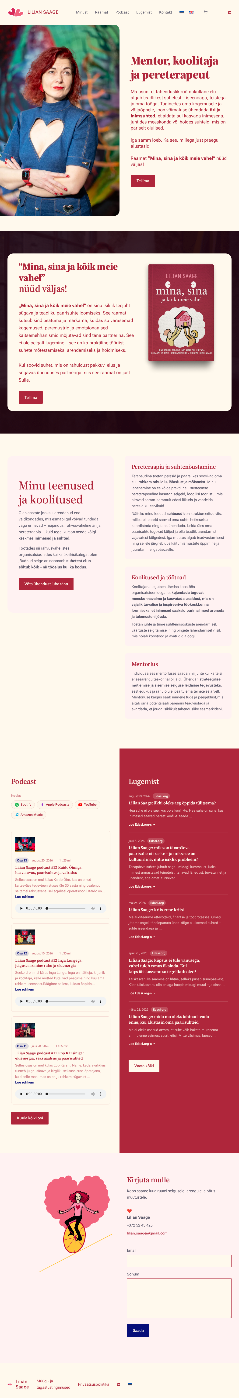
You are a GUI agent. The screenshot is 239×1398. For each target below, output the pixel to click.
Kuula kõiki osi (30, 1118)
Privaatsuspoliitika (93, 1384)
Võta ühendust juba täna (46, 583)
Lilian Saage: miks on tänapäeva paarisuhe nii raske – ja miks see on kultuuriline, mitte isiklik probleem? (163, 853)
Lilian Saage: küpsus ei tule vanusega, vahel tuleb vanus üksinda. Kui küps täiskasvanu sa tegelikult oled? (164, 966)
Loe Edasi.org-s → (142, 824)
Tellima (143, 180)
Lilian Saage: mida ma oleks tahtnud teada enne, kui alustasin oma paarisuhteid (169, 1019)
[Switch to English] (191, 12)
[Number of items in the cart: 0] (205, 12)
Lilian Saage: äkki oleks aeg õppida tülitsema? (172, 803)
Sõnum (133, 1274)
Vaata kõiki (144, 1065)
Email (131, 1250)
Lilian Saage (43, 12)
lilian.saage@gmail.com (147, 1233)
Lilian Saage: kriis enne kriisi (156, 910)
